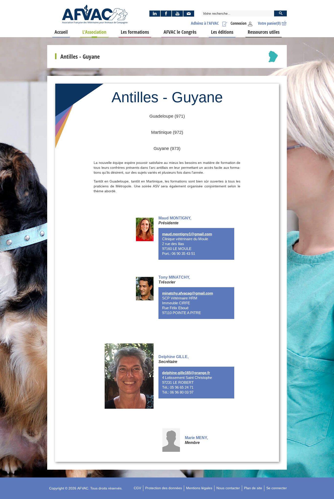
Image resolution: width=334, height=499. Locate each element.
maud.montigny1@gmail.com (187, 234)
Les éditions (222, 32)
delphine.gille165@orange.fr (186, 373)
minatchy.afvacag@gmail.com (187, 293)
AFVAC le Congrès (180, 32)
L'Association (94, 32)
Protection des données (163, 488)
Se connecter (276, 488)
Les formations (135, 32)
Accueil (61, 32)
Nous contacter (228, 488)
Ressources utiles (263, 32)
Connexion (238, 23)
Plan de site (253, 488)
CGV (137, 488)
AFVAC (82, 488)
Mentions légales (199, 488)
